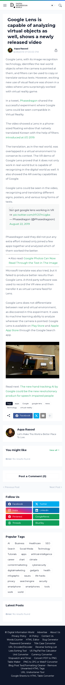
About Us (55, 632)
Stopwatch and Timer (19, 658)
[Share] (54, 50)
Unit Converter (20, 654)
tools (47, 586)
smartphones (33, 586)
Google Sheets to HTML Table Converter (32, 675)
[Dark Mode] (53, 5)
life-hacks (40, 575)
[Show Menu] (5, 5)
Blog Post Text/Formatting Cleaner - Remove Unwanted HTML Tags (32, 667)
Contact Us (47, 636)
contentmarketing (17, 565)
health (47, 570)
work (10, 592)
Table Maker (14, 662)
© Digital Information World (19, 632)
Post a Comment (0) (32, 476)
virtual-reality (26, 407)
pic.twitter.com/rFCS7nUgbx (31, 214)
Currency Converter (41, 654)
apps (17, 403)
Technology (12, 407)
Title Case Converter (44, 643)
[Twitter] (36, 415)
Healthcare (35, 543)
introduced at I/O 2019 (20, 137)
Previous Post (12, 487)
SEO (48, 543)
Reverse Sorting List (46, 647)
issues (27, 575)
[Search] (60, 5)
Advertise (42, 632)
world (20, 592)
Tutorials (12, 554)
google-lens (37, 403)
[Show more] (50, 415)
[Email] (43, 415)
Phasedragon (29, 100)
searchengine (27, 581)
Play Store (37, 325)
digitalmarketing (16, 570)
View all (53, 450)
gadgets (34, 570)
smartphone (14, 586)
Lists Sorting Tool (18, 650)
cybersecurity (39, 565)
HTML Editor (32, 639)
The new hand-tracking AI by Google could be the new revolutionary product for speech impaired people (32, 391)
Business (19, 543)
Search (11, 548)
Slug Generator (50, 639)
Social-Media (26, 548)
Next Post (55, 487)
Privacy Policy (19, 636)
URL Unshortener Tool (32, 672)
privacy (11, 581)
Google (25, 403)
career (11, 559)
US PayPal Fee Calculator (43, 650)
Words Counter (15, 639)
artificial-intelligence (41, 554)
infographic (13, 575)
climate (33, 559)
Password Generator (20, 643)
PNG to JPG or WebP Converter (40, 662)
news (47, 403)
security (43, 581)
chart (22, 559)
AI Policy (34, 636)
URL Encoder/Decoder (20, 647)
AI (9, 543)
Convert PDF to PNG (45, 658)
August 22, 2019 (20, 223)
